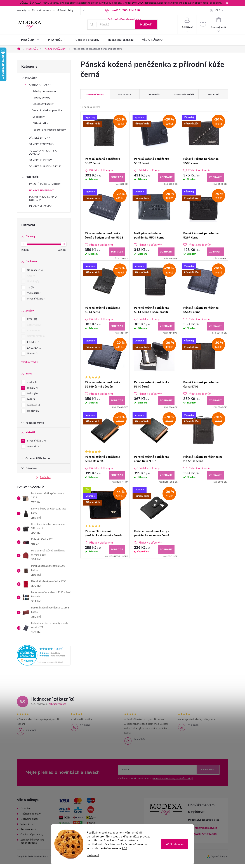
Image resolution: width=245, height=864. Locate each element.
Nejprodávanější (184, 94)
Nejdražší (154, 94)
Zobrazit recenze (57, 704)
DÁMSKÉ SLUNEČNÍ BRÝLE (45, 166)
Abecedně (213, 94)
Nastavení (93, 855)
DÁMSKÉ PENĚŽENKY (41, 144)
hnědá (32, 393)
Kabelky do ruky (41, 97)
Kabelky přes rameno (44, 91)
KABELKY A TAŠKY (40, 84)
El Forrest (33, 330)
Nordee (32, 353)
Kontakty (21, 10)
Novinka (32, 281)
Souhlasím (176, 844)
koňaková (33, 405)
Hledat (146, 25)
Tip (30, 287)
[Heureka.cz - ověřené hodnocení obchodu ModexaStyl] (43, 655)
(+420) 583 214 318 (205, 834)
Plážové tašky (40, 123)
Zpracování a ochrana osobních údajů (32, 841)
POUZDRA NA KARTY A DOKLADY (43, 152)
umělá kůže (34, 446)
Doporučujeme (95, 94)
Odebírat (207, 769)
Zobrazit (117, 177)
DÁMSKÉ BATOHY (39, 138)
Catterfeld (33, 325)
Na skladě (34, 270)
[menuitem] (30, 40)
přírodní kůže (36, 440)
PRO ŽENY (31, 77)
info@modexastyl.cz (205, 828)
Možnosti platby (65, 10)
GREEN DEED (36, 336)
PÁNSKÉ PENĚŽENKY (41, 190)
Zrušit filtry (45, 477)
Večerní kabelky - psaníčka (47, 110)
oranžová (33, 410)
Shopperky (38, 117)
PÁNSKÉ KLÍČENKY (40, 206)
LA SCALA (34, 348)
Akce (31, 275)
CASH (31, 319)
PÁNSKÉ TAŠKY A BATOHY (44, 184)
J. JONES (33, 342)
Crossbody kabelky (42, 104)
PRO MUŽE (32, 177)
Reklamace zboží (29, 829)
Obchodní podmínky (31, 834)
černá (32, 387)
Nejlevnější (124, 94)
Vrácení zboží (27, 824)
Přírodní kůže (36, 298)
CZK (217, 10)
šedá (31, 399)
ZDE (124, 848)
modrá (32, 382)
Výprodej (34, 293)
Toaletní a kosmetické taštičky (49, 129)
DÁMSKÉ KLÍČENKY (40, 160)
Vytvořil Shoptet (219, 856)
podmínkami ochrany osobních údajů (172, 778)
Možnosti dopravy (41, 10)
